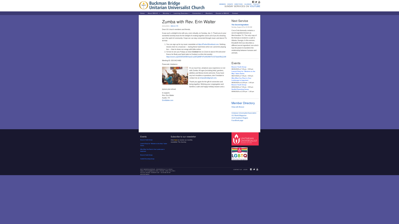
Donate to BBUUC (222, 13)
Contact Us (237, 169)
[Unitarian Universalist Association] (245, 139)
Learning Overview (181, 13)
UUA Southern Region (240, 118)
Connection (196, 13)
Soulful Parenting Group (240, 89)
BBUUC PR (174, 26)
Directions (239, 4)
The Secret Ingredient (240, 25)
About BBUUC (153, 13)
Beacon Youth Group (239, 67)
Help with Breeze (238, 107)
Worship (166, 13)
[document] (199, 72)
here (175, 140)
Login (245, 169)
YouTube (255, 6)
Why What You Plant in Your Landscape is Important (241, 79)
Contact (256, 4)
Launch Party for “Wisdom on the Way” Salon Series (243, 72)
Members (222, 4)
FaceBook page (237, 120)
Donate (230, 4)
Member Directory (243, 103)
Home (142, 13)
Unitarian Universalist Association (244, 113)
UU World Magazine (239, 115)
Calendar (248, 4)
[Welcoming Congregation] (240, 152)
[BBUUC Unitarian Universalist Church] (174, 5)
